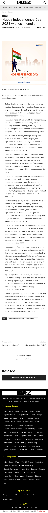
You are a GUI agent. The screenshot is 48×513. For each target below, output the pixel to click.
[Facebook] (22, 35)
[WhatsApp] (11, 35)
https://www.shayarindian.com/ (24, 359)
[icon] (4, 3)
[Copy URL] (37, 35)
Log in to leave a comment (24, 378)
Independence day (31, 318)
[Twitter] (16, 35)
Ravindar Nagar (9, 27)
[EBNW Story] (24, 2)
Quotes (10, 12)
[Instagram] (16, 508)
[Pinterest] (24, 508)
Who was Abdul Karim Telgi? (35, 345)
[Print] (32, 35)
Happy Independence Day (16, 318)
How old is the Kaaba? (10, 345)
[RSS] (28, 508)
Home (4, 12)
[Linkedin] (27, 35)
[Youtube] (36, 508)
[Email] (42, 35)
